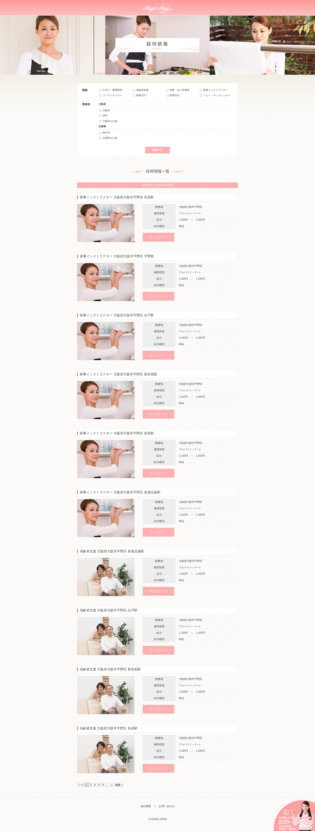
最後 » (119, 784)
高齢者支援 (142, 90)
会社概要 (145, 806)
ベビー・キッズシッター (216, 95)
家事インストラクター (215, 90)
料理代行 (174, 95)
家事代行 (141, 95)
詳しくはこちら (158, 237)
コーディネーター (112, 95)
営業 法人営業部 (179, 90)
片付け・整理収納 (112, 90)
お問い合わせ (167, 806)
